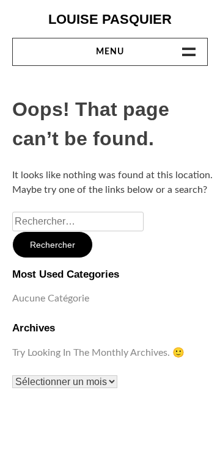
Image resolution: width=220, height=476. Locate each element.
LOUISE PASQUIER (110, 19)
